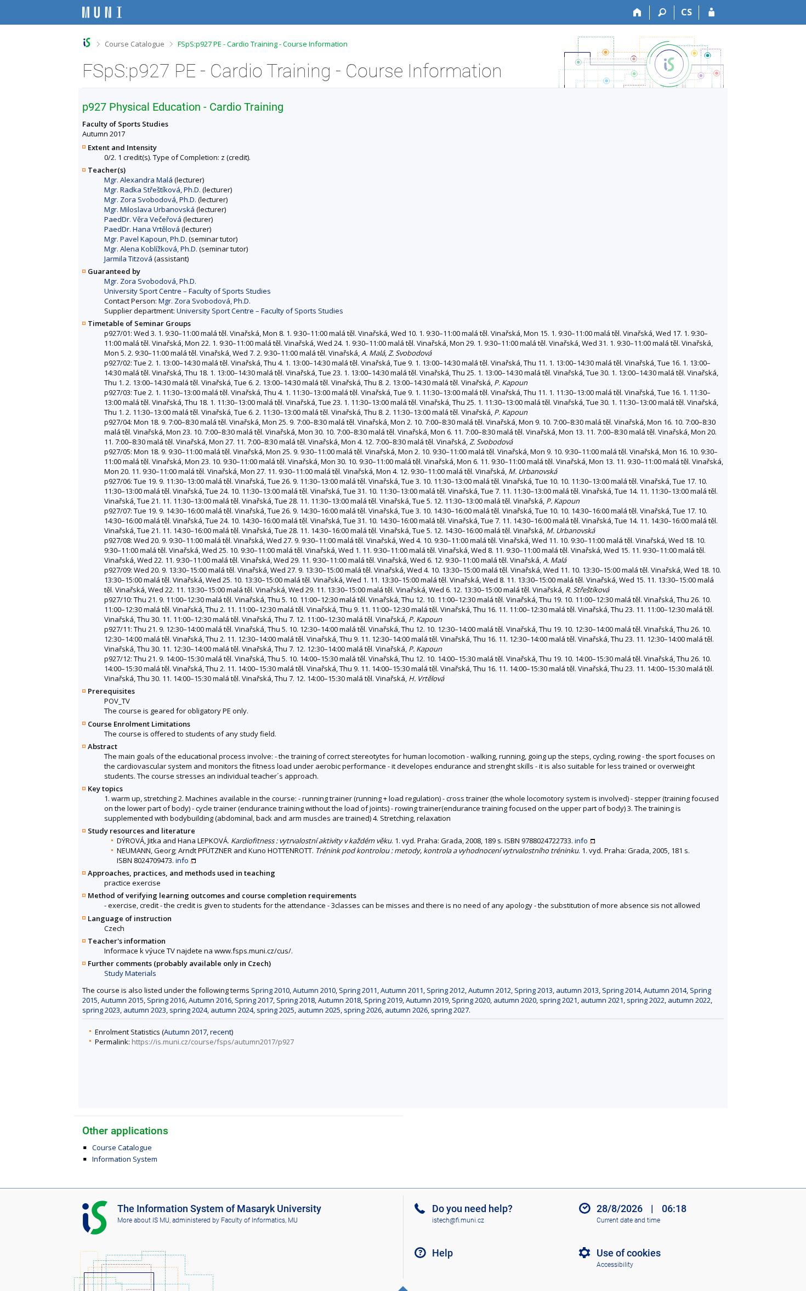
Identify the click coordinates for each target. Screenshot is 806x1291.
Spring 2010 (270, 990)
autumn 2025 (319, 1010)
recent (220, 1032)
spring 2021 (558, 1000)
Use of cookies (629, 1253)
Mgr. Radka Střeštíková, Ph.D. (152, 190)
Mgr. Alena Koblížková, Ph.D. (150, 249)
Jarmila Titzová (128, 259)
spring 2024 (188, 1010)
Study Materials (130, 973)
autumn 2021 (602, 1000)
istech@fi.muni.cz (458, 1220)
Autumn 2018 (339, 1000)
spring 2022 (646, 1000)
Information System (124, 1159)
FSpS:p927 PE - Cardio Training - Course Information (263, 44)
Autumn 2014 (665, 990)
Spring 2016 (166, 1000)
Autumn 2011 (402, 990)
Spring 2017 (254, 1000)
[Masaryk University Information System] (102, 12)
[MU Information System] (87, 42)
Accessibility (615, 1265)
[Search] (662, 12)
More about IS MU (143, 1220)
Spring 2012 (446, 990)
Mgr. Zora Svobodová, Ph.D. (150, 199)
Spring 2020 (471, 1000)
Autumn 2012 (489, 990)
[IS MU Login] (711, 12)
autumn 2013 (577, 990)
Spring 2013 (533, 990)
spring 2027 (450, 1010)
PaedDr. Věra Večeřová (142, 219)
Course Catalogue (134, 44)
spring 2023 (101, 1010)
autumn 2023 (144, 1010)
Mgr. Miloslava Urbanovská (149, 209)
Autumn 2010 (314, 990)
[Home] (637, 12)
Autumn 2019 (427, 1000)
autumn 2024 (232, 1010)
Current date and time (628, 1220)
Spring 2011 (358, 990)
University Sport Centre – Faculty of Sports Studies (187, 291)
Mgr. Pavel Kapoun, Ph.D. (145, 239)
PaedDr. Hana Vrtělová (142, 229)
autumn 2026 (406, 1010)
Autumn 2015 (122, 1000)
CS (686, 12)
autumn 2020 (514, 1000)
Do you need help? (472, 1208)
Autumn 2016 (210, 1000)
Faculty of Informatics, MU (259, 1220)
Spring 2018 (295, 1000)
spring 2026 (363, 1010)
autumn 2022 (689, 1000)
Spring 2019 (383, 1000)
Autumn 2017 (185, 1032)
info (581, 841)
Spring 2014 (621, 990)
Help (442, 1253)
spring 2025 (275, 1010)
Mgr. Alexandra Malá (138, 180)
